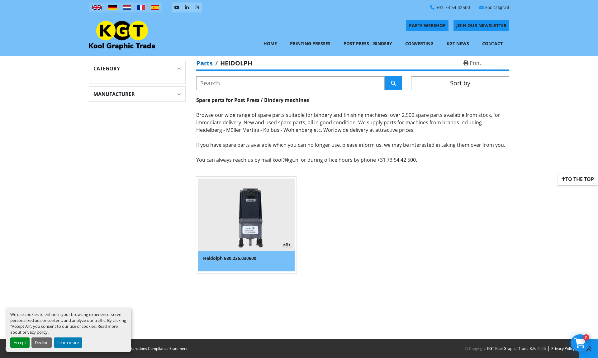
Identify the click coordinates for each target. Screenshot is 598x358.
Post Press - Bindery (368, 43)
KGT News (458, 43)
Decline (41, 342)
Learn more (68, 342)
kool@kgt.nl (497, 7)
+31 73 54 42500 (453, 7)
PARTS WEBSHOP (427, 25)
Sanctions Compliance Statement (158, 348)
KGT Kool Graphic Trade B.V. (511, 348)
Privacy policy (563, 348)
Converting (419, 43)
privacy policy (35, 332)
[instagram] (197, 7)
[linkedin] (187, 7)
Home (270, 43)
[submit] (393, 83)
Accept (20, 342)
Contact (492, 43)
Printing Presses (310, 43)
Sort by (460, 83)
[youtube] (177, 7)
